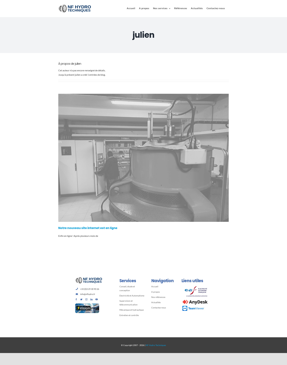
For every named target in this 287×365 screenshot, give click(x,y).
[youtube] (97, 299)
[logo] (197, 285)
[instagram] (86, 299)
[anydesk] (194, 300)
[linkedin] (91, 299)
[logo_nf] (90, 278)
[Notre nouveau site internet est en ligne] (143, 158)
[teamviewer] (193, 306)
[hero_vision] (87, 304)
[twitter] (81, 299)
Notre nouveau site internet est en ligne (87, 228)
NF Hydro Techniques (156, 345)
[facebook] (76, 299)
